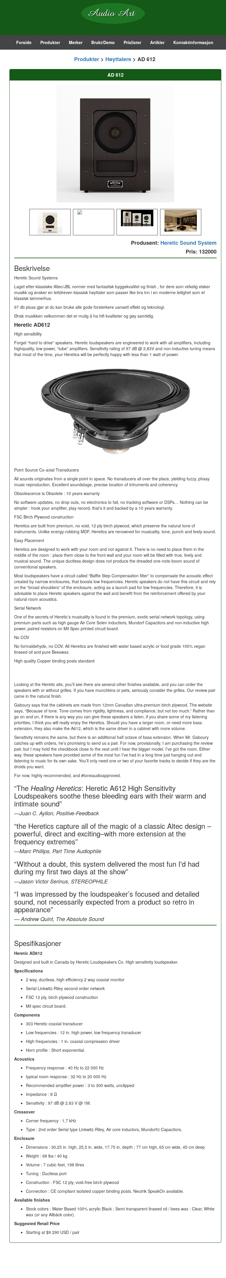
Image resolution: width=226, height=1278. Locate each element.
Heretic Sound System (188, 242)
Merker (75, 42)
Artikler (157, 42)
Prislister (132, 42)
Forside (23, 42)
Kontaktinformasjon (193, 42)
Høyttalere (118, 59)
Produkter (50, 42)
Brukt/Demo (103, 42)
